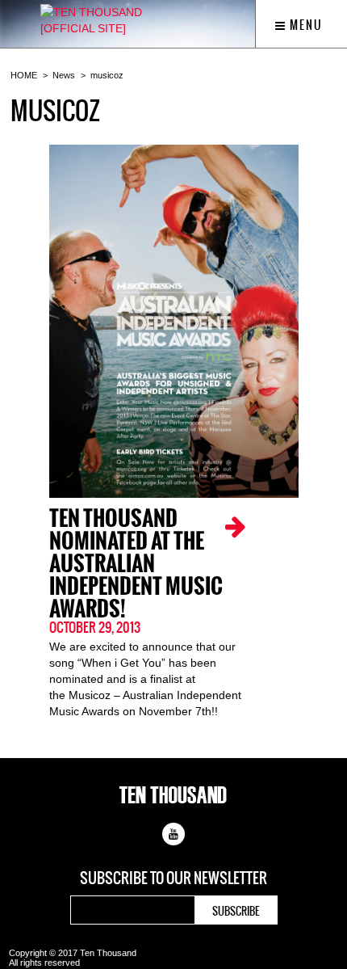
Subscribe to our (173, 878)
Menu (304, 25)
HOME (23, 75)
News (63, 75)
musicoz (106, 75)
